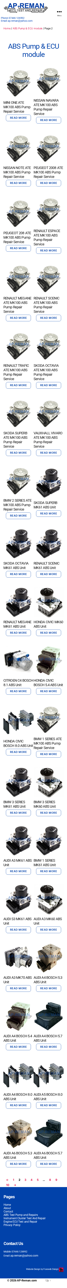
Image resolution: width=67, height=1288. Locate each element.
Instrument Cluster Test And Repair (25, 1218)
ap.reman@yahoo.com (20, 20)
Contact (8, 1211)
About (7, 1208)
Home (7, 28)
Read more (18, 117)
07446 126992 (16, 18)
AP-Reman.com (27, 1280)
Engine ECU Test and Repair (20, 1221)
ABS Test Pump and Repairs (21, 1215)
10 (7, 1185)
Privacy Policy (12, 1225)
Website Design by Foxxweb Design (42, 1269)
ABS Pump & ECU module (27, 28)
